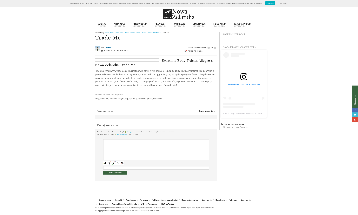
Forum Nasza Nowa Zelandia (124, 204)
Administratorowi (207, 208)
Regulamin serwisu (190, 200)
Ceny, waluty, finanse (154, 33)
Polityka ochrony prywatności (165, 200)
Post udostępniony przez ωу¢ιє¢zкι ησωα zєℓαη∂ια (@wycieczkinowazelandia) (257, 113)
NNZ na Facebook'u (149, 204)
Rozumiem (270, 3)
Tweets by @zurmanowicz (232, 124)
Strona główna (109, 33)
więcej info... (284, 3)
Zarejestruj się (122, 134)
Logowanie (207, 200)
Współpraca (131, 200)
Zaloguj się (130, 132)
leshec (108, 47)
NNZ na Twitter (167, 204)
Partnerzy (144, 200)
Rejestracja (220, 200)
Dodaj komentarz (207, 111)
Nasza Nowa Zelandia (179, 15)
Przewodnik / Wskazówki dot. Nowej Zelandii (131, 33)
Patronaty (233, 200)
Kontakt (118, 200)
